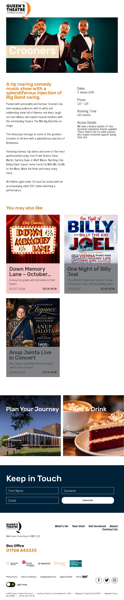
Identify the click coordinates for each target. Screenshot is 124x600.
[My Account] (84, 10)
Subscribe (88, 500)
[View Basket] (89, 10)
